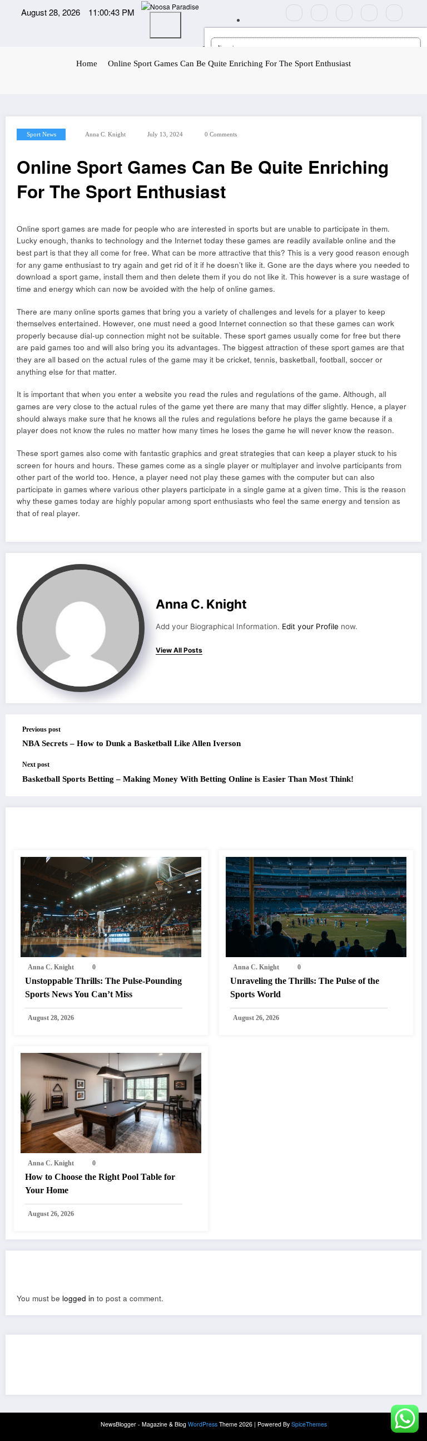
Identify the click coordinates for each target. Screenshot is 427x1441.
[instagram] (369, 12)
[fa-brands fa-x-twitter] (319, 12)
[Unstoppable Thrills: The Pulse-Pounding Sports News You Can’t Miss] (111, 905)
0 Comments (221, 134)
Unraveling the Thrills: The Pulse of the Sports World (304, 987)
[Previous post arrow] (404, 737)
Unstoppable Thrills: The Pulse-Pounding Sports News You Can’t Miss (103, 987)
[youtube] (394, 12)
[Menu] (165, 25)
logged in (78, 1298)
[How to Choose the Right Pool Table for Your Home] (111, 1101)
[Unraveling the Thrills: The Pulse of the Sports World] (316, 905)
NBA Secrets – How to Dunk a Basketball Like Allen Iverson (131, 743)
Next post (35, 764)
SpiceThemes (309, 1424)
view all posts (179, 650)
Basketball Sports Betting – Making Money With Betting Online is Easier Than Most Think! (188, 779)
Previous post (41, 729)
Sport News (41, 134)
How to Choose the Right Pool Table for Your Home (100, 1183)
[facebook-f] (294, 12)
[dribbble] (344, 12)
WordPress (202, 1424)
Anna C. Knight (105, 134)
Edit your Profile (310, 626)
